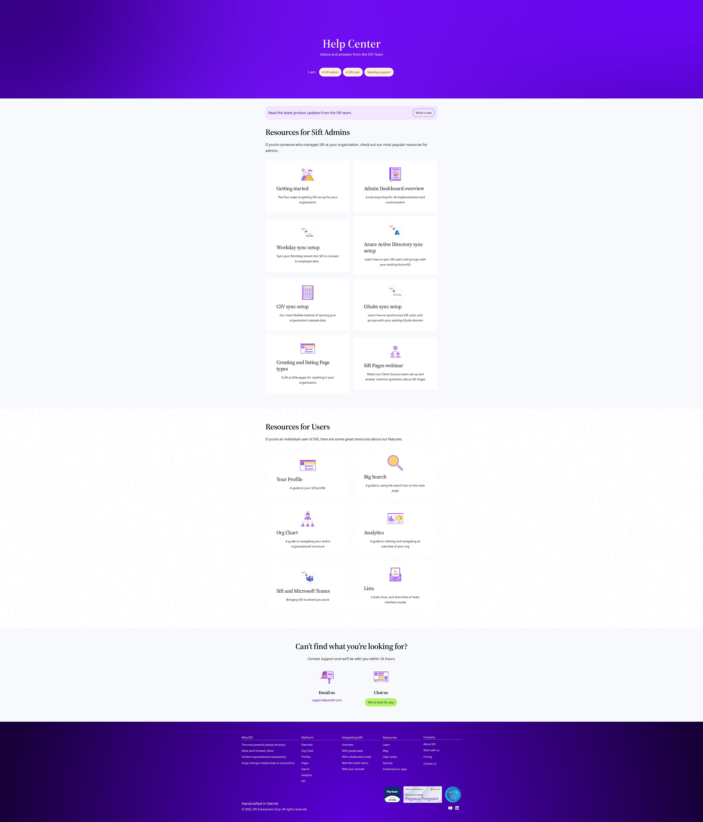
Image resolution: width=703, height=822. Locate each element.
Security (388, 763)
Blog (385, 750)
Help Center (390, 756)
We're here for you (381, 702)
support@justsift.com (327, 700)
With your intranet (353, 769)
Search (305, 769)
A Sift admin (330, 72)
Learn (386, 744)
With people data (352, 750)
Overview (307, 744)
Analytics (306, 775)
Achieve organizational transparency (264, 756)
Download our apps (395, 769)
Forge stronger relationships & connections (268, 763)
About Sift (429, 744)
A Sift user (353, 72)
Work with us (431, 750)
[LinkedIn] (457, 808)
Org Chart (307, 750)
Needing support (379, 72)
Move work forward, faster (258, 750)
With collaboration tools (356, 756)
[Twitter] (450, 808)
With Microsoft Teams (355, 763)
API (303, 781)
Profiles (306, 756)
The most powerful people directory (263, 744)
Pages (305, 763)
